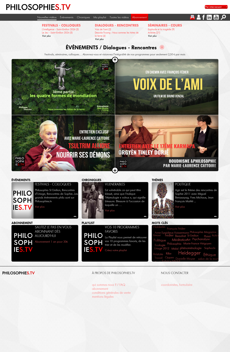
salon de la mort (208, 258)
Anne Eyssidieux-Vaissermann (172, 232)
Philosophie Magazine (203, 232)
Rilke (168, 253)
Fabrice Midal (171, 261)
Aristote (158, 254)
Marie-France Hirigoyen (197, 243)
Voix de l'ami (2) (103, 29)
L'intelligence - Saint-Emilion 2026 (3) (60, 29)
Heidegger (189, 253)
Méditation (179, 240)
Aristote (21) (154, 32)
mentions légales (103, 297)
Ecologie (160, 245)
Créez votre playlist (116, 250)
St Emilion (192, 235)
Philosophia (174, 243)
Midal (175, 248)
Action (215, 235)
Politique (160, 240)
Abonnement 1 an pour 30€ (51, 241)
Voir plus (46, 35)
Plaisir (207, 236)
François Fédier (176, 228)
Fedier (169, 235)
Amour (156, 235)
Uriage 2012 (161, 248)
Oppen (169, 257)
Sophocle (209, 248)
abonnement (100, 289)
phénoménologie (190, 248)
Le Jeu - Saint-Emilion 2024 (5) (57, 32)
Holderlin (159, 227)
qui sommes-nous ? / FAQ (108, 285)
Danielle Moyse (185, 258)
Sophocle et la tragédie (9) (161, 29)
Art (188, 240)
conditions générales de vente (111, 293)
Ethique (209, 254)
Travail (158, 258)
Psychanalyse (201, 239)
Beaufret (180, 236)
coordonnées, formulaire (176, 285)
